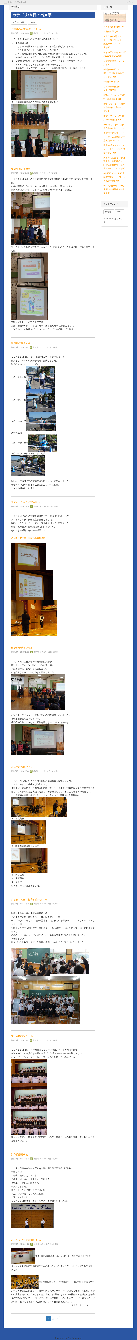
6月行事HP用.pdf (111, 69)
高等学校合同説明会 (22, 767)
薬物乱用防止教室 (20, 168)
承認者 (36, 33)
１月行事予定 (109, 90)
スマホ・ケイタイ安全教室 (25, 502)
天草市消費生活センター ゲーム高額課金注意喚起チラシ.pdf (114, 137)
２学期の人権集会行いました (26, 29)
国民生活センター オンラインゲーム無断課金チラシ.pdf (114, 149)
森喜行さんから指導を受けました (29, 899)
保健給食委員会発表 (22, 647)
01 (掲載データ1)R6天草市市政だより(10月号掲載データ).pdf (114, 177)
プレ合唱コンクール (22, 1036)
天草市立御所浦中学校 (16, 2)
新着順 (108, 212)
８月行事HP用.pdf (112, 36)
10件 (32, 22)
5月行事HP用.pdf (111, 81)
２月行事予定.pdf (111, 86)
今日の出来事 (52, 33)
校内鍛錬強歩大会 (20, 343)
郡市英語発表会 (19, 1154)
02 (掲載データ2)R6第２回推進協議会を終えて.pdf (114, 189)
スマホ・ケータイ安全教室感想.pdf (28, 537)
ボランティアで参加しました (26, 1240)
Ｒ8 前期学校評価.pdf (113, 26)
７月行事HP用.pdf (112, 40)
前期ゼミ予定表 (110, 31)
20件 (119, 212)
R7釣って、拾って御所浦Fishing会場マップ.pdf (114, 107)
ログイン (129, 2)
